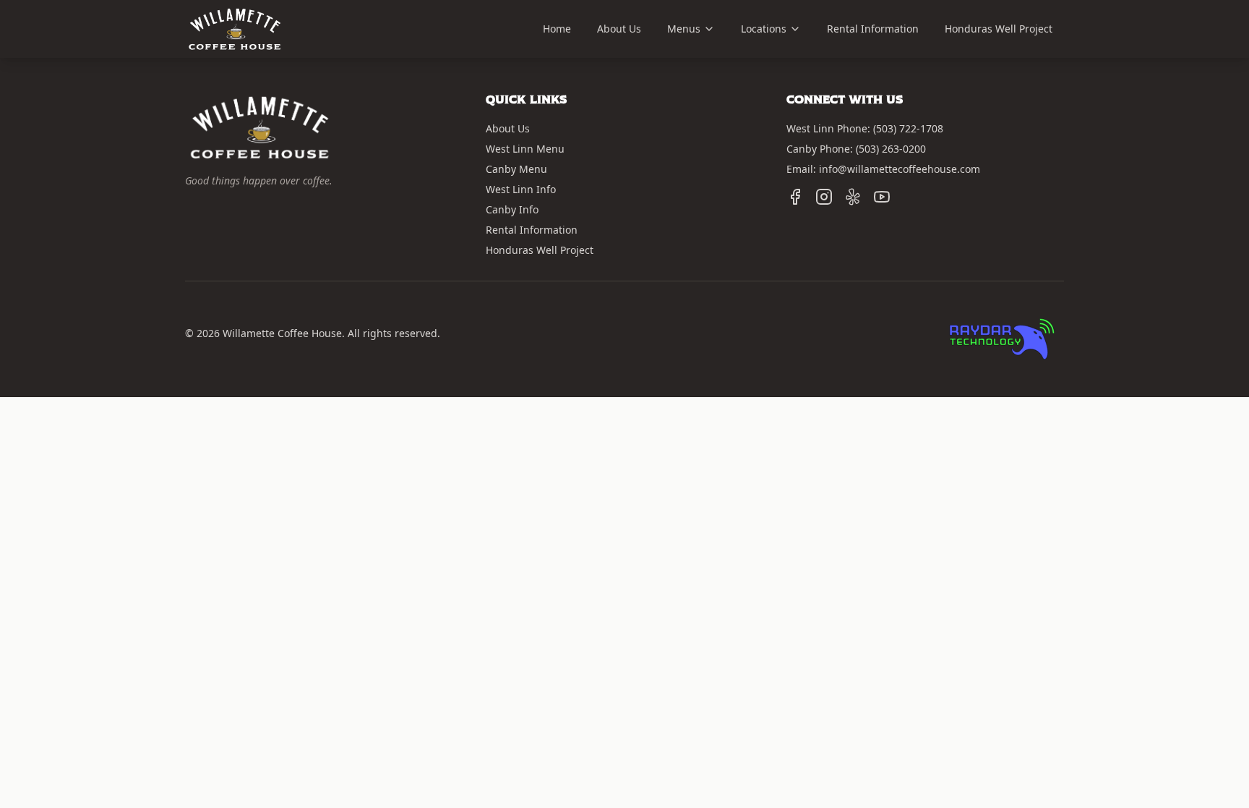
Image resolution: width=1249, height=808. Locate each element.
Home (557, 28)
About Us (619, 28)
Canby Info (512, 209)
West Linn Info (521, 189)
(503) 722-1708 (908, 128)
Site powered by (987, 304)
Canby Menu (516, 169)
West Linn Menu (525, 149)
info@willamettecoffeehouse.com (899, 169)
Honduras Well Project (998, 28)
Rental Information (873, 28)
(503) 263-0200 (891, 149)
